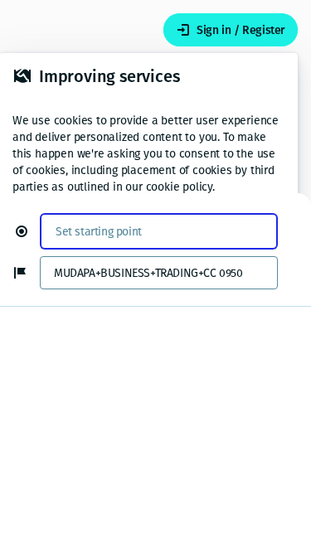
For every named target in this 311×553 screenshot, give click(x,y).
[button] (28, 231)
